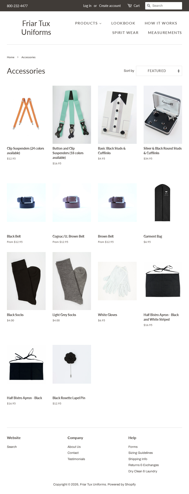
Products (87, 23)
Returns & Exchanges (143, 465)
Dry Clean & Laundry (142, 471)
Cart (137, 6)
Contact (73, 453)
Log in (87, 6)
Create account (110, 6)
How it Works (161, 23)
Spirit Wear (125, 32)
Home (10, 57)
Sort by (129, 70)
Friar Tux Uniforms (36, 27)
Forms (133, 447)
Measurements (165, 32)
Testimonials (76, 459)
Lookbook (123, 23)
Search (12, 447)
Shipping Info (137, 459)
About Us (74, 447)
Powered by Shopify (122, 484)
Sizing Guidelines (140, 453)
